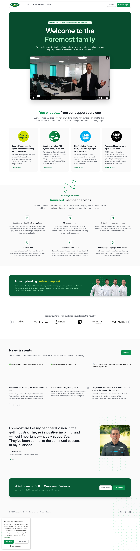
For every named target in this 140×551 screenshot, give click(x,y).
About (49, 5)
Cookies (48, 512)
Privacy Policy (8, 537)
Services (26, 5)
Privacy (42, 512)
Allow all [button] (9, 541)
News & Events (38, 5)
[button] (16, 546)
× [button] (28, 520)
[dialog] (16, 533)
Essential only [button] (21, 541)
